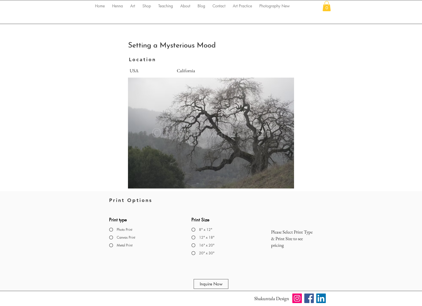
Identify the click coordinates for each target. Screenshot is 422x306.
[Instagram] (297, 298)
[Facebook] (309, 298)
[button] (326, 6)
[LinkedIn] (321, 298)
